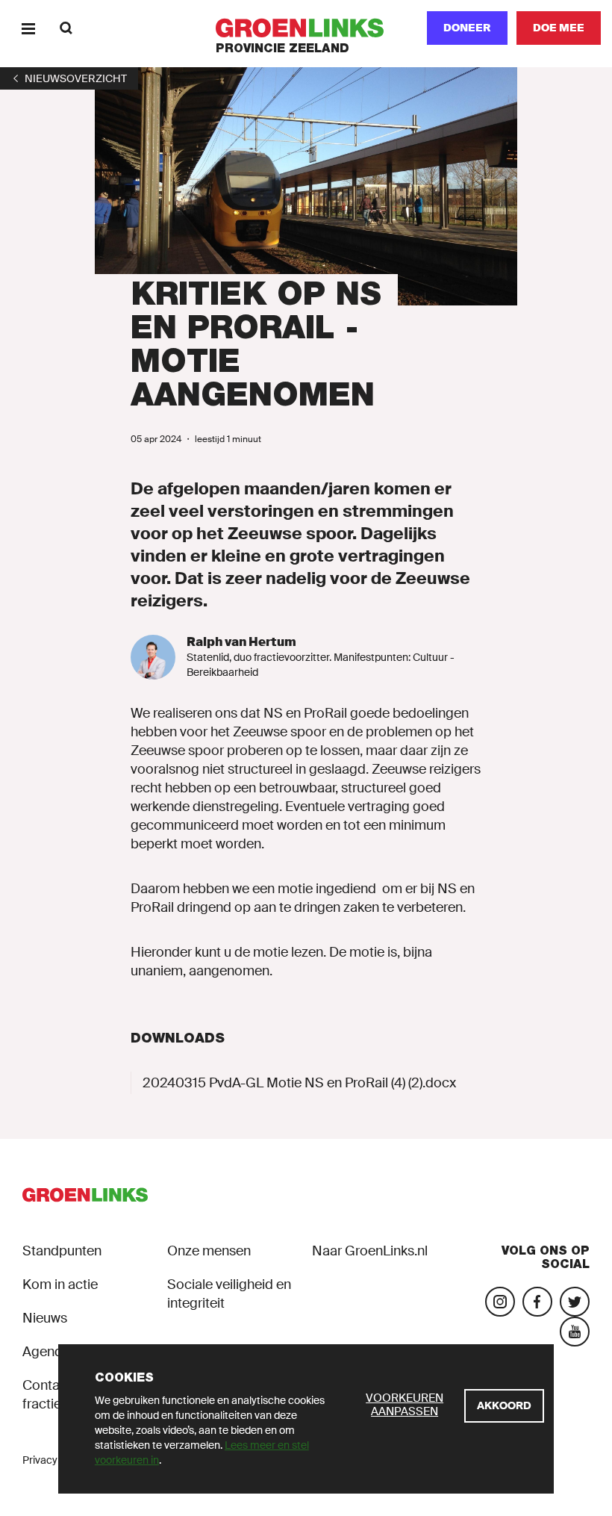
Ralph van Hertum (241, 642)
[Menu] (28, 28)
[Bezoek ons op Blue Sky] (575, 1302)
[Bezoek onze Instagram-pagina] (500, 1302)
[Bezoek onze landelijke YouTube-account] (575, 1331)
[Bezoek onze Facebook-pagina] (537, 1302)
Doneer (467, 27)
